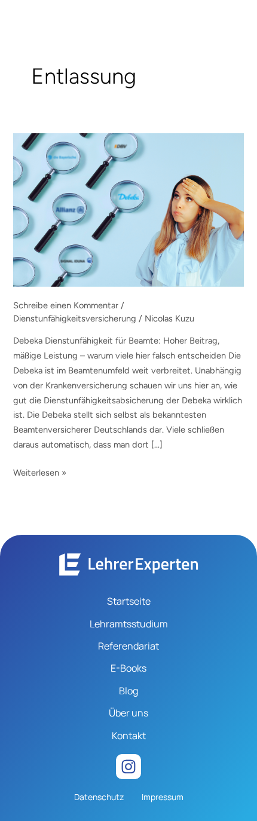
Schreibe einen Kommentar (65, 305)
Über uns (128, 712)
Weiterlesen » (39, 471)
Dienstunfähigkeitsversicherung (74, 318)
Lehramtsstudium (129, 623)
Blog (128, 690)
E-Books (128, 668)
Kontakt (129, 735)
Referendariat (128, 645)
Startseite (129, 601)
